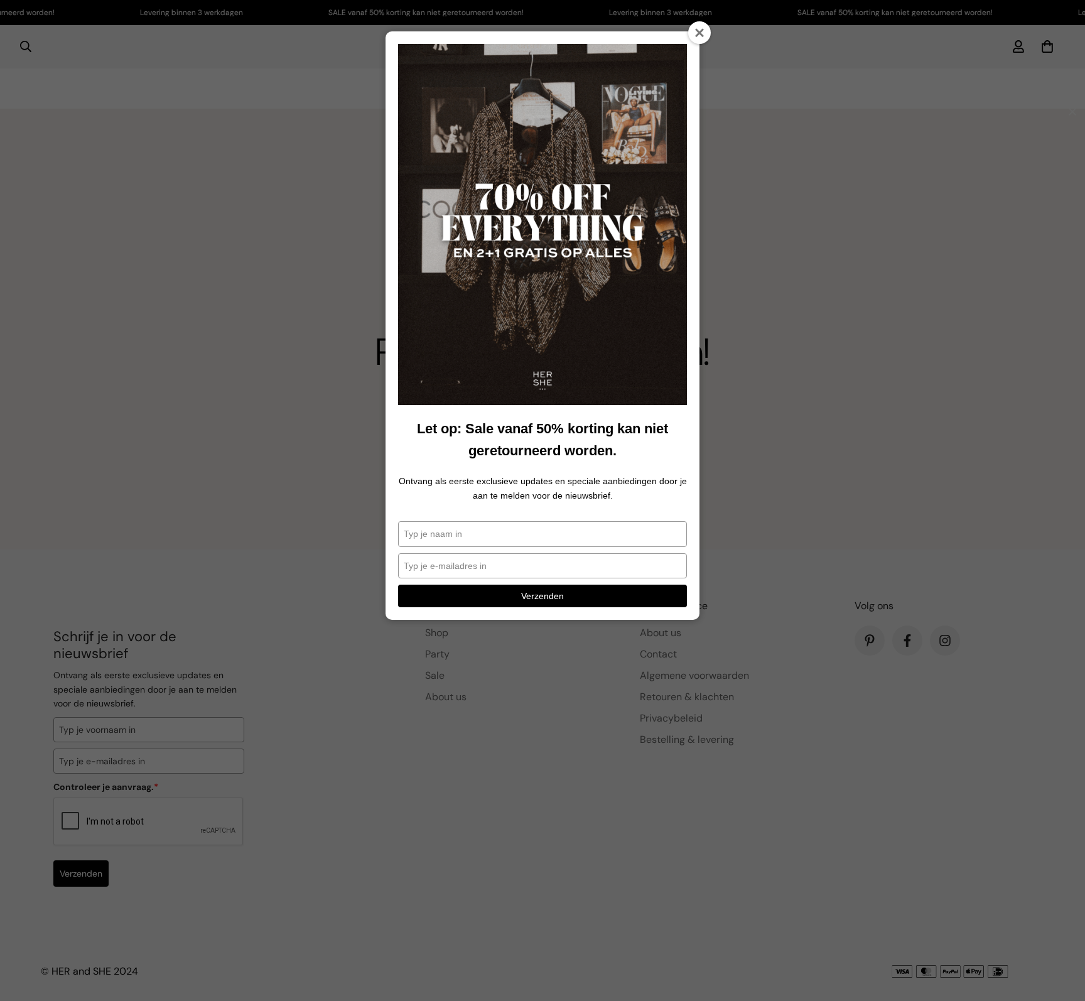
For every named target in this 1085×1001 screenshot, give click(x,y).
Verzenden (542, 596)
